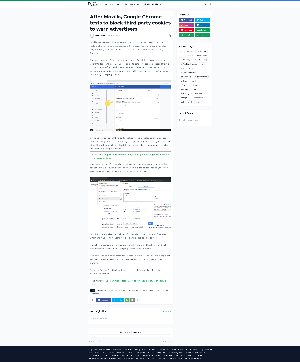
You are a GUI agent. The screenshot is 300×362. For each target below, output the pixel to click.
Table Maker (167, 355)
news (159, 290)
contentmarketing (188, 72)
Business (189, 51)
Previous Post (95, 341)
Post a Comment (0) (130, 332)
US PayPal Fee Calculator (195, 353)
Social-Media (202, 56)
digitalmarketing (133, 290)
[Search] (210, 4)
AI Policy (152, 350)
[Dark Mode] (206, 4)
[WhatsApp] (127, 300)
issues (195, 85)
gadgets (183, 81)
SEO (182, 56)
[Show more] (137, 300)
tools (182, 102)
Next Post (167, 341)
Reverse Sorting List (156, 353)
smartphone (185, 98)
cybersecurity (185, 77)
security (198, 94)
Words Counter (177, 350)
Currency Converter (111, 355)
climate (191, 68)
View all (166, 311)
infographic (184, 85)
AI (181, 51)
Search (190, 56)
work (190, 102)
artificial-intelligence (188, 64)
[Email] (132, 300)
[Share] (169, 36)
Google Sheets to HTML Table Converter (184, 358)
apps (206, 60)
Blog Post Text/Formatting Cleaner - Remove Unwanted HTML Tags (116, 358)
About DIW (135, 4)
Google (144, 290)
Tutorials (197, 60)
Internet (151, 290)
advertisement (102, 290)
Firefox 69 (133, 42)
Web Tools (122, 4)
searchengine (186, 94)
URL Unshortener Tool (156, 358)
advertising (113, 290)
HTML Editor (191, 350)
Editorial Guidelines (152, 4)
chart (182, 68)
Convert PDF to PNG (151, 355)
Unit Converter (94, 355)
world (198, 102)
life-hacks (184, 89)
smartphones (199, 98)
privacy (165, 290)
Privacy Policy (140, 350)
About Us (127, 350)
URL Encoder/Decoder (136, 353)
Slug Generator (206, 350)
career (203, 64)
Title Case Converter (115, 353)
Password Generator (96, 353)
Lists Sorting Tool (175, 353)
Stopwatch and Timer (130, 355)
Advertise (109, 4)
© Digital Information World (99, 350)
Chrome (122, 290)
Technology (95, 294)
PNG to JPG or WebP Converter (188, 355)
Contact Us (163, 350)
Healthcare (201, 51)
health (193, 81)
